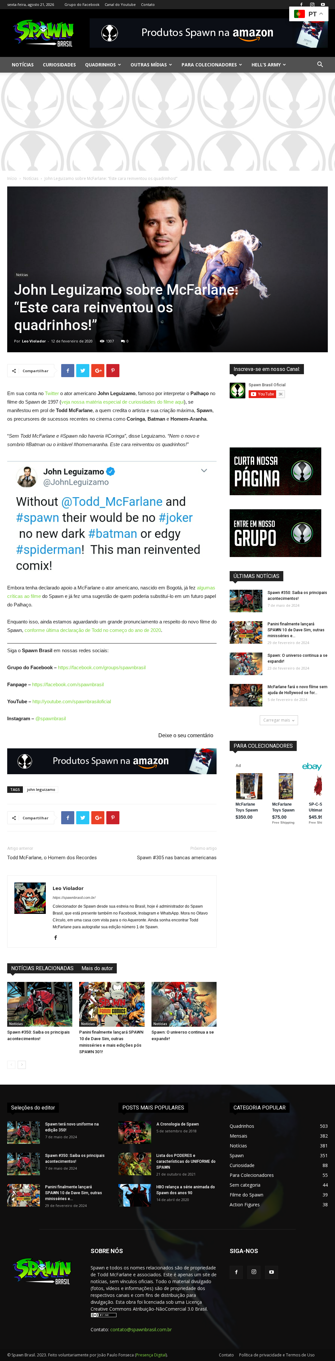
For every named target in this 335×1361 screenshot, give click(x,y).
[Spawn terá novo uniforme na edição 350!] (23, 1132)
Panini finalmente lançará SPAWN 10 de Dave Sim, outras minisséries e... (296, 630)
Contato (148, 4)
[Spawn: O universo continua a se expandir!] (184, 1004)
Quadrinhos (100, 64)
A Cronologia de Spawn (177, 1124)
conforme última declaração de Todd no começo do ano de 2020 (93, 630)
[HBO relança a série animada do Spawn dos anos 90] (134, 1195)
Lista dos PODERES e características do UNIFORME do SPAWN (186, 1161)
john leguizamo (41, 789)
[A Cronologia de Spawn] (134, 1132)
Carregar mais (276, 720)
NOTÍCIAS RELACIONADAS (42, 968)
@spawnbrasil (50, 718)
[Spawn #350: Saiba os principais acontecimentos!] (39, 1004)
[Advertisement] (167, 121)
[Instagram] (312, 4)
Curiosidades (59, 64)
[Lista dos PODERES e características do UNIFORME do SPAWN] (134, 1164)
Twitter (52, 393)
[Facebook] (301, 4)
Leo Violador (34, 341)
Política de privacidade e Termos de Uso (277, 1355)
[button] (320, 65)
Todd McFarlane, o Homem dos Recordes (52, 858)
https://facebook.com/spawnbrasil (68, 684)
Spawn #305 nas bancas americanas (177, 858)
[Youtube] (323, 4)
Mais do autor (97, 968)
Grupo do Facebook (81, 4)
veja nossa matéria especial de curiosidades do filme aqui (122, 402)
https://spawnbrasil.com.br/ (74, 897)
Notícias (23, 64)
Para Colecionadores (209, 64)
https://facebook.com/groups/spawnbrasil (102, 667)
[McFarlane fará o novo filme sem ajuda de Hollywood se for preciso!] (246, 695)
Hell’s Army (266, 64)
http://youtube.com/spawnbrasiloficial (71, 701)
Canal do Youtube (120, 4)
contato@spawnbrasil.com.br (141, 1329)
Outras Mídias (149, 64)
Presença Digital (151, 1355)
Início (12, 178)
